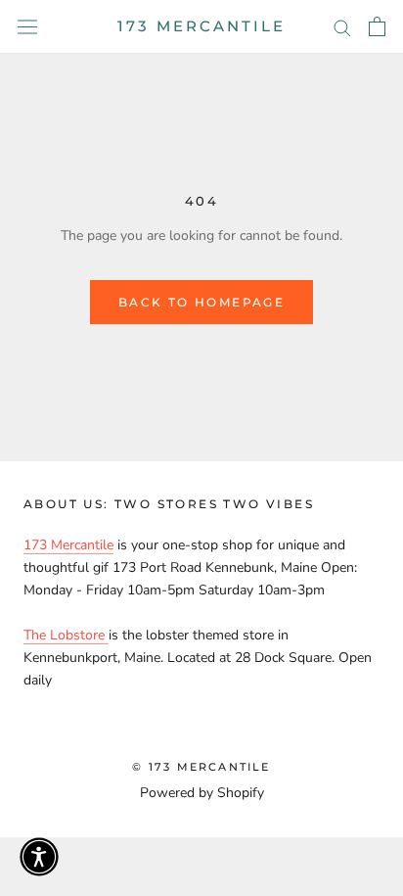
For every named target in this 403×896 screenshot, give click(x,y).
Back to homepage (201, 302)
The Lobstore (66, 635)
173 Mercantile (68, 545)
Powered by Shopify (202, 792)
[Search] (342, 27)
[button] (39, 856)
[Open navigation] (27, 27)
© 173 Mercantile (201, 767)
